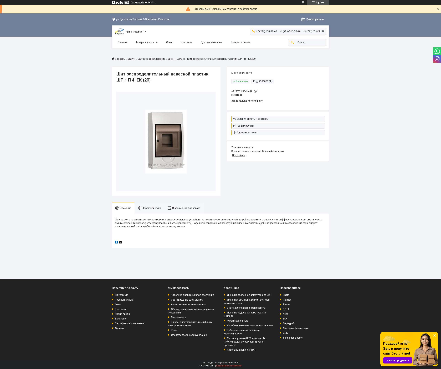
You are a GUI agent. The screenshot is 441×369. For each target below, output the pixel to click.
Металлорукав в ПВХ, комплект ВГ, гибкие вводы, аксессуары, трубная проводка (245, 341)
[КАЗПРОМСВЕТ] (119, 32)
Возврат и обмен (240, 42)
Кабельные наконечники (241, 349)
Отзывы (119, 328)
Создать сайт (137, 2)
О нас (169, 42)
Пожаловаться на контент (229, 366)
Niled (285, 314)
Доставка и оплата (211, 42)
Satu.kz (235, 362)
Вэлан (286, 304)
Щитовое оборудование (151, 58)
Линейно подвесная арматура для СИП (249, 295)
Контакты (186, 42)
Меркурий (288, 323)
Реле (174, 330)
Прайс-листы (122, 314)
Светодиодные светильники (187, 299)
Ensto (286, 295)
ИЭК (285, 333)
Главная (122, 42)
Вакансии (120, 318)
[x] (120, 242)
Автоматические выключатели (188, 304)
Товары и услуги (145, 42)
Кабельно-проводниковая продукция (192, 295)
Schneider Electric (292, 337)
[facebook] (116, 242)
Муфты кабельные (237, 320)
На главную (121, 295)
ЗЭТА (286, 309)
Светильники (178, 317)
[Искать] (292, 42)
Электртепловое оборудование (189, 335)
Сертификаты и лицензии (129, 323)
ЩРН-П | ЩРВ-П (176, 58)
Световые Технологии (295, 328)
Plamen (287, 299)
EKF (285, 318)
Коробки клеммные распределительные (250, 325)
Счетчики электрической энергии (246, 307)
